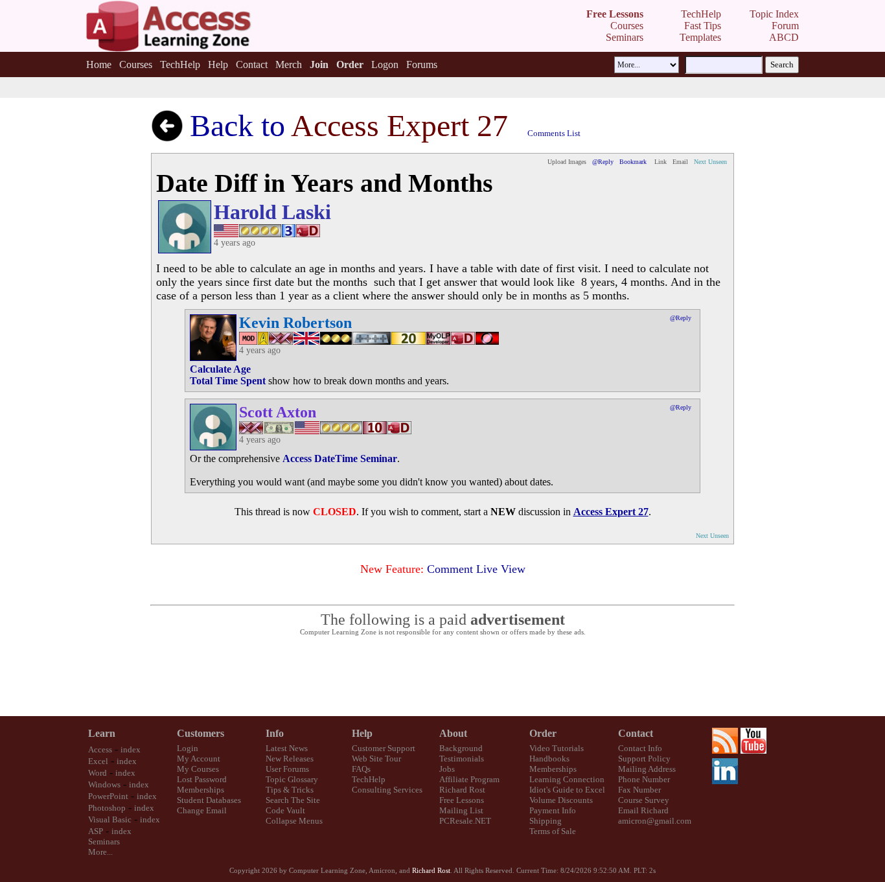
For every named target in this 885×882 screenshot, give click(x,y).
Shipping (545, 821)
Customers (200, 733)
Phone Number (644, 779)
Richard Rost (462, 790)
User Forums (287, 769)
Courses (135, 64)
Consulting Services (387, 790)
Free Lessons (461, 800)
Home (98, 64)
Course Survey (643, 800)
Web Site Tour (376, 758)
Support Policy (644, 758)
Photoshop (107, 808)
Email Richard (643, 810)
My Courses (198, 769)
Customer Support (383, 748)
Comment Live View (476, 569)
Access (100, 749)
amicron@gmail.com (654, 821)
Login (187, 748)
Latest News (287, 748)
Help (218, 64)
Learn (101, 733)
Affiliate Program (469, 779)
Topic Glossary (292, 779)
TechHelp (180, 64)
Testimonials (461, 758)
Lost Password (202, 779)
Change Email (202, 810)
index (131, 749)
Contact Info (640, 748)
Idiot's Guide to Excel (567, 790)
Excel (98, 761)
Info (275, 733)
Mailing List (461, 810)
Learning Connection (566, 779)
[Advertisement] (442, 676)
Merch (288, 64)
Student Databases (209, 800)
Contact (252, 64)
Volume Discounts (561, 800)
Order (543, 733)
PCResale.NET (465, 821)
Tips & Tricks (290, 790)
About (453, 733)
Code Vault (285, 810)
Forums (421, 64)
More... (100, 852)
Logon (384, 64)
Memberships (200, 790)
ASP (95, 831)
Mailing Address (647, 769)
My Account (198, 758)
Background (461, 748)
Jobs (447, 769)
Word (97, 773)
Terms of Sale (552, 831)
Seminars (104, 841)
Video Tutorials (556, 748)
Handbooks (549, 758)
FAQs (361, 769)
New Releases (290, 758)
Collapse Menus (294, 821)
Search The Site (293, 800)
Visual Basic (110, 819)
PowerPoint (108, 796)
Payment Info (552, 810)
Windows (104, 784)
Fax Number (639, 790)
